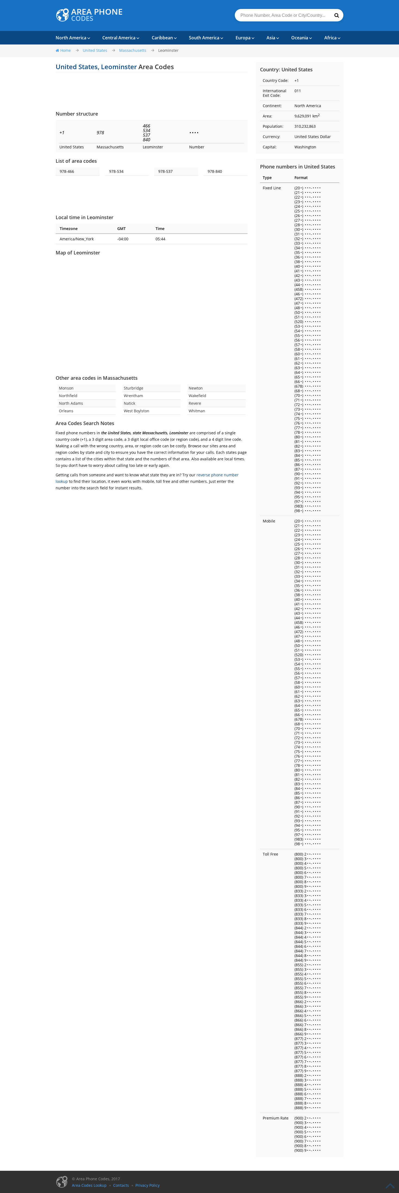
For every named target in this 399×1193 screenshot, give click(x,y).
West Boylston (136, 410)
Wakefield (197, 395)
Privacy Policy (147, 1185)
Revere (195, 403)
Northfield (68, 395)
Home (65, 50)
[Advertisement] (151, 91)
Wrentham (133, 395)
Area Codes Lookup (89, 1185)
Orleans (66, 410)
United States (95, 50)
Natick (129, 403)
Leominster (168, 50)
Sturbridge (133, 388)
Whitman (197, 410)
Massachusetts (132, 50)
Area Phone (97, 14)
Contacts (121, 1185)
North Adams (71, 403)
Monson (66, 388)
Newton (196, 388)
